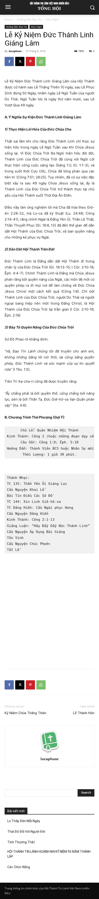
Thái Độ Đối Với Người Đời (26, 831)
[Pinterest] (30, 61)
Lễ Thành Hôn (83, 713)
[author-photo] (49, 752)
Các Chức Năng (18, 867)
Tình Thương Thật (21, 842)
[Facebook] (9, 61)
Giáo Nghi (52, 19)
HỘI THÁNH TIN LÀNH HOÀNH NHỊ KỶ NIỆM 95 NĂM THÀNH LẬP (48, 854)
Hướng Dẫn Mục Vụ (29, 19)
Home (8, 19)
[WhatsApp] (41, 61)
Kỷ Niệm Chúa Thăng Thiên (25, 713)
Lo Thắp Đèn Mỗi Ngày (24, 821)
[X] (19, 61)
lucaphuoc (15, 51)
